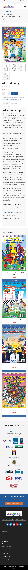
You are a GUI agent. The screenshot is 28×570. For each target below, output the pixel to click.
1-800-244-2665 (9, 519)
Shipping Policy (6, 556)
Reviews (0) (15, 106)
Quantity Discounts (14, 103)
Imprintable (6, 11)
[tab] (6, 103)
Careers (4, 544)
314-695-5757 (20, 519)
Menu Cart (11, 2)
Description (5, 103)
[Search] (21, 6)
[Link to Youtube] (17, 524)
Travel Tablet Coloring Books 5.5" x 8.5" (14, 99)
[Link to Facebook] (7, 524)
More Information (6, 106)
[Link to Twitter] (10, 524)
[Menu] (24, 6)
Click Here (5, 207)
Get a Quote (5, 553)
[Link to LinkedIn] (20, 524)
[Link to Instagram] (14, 524)
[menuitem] (22, 0)
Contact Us (5, 541)
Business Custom (6, 531)
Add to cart (15, 93)
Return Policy (5, 559)
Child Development (14, 97)
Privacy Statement (6, 546)
